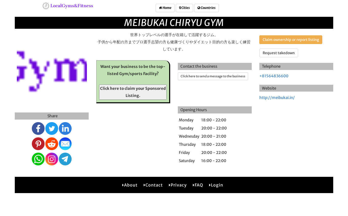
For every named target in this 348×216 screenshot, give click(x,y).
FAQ (199, 185)
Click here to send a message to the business (213, 76)
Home (166, 8)
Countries (208, 8)
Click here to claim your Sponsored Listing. (133, 92)
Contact (154, 185)
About (131, 185)
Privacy (179, 185)
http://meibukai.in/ (277, 97)
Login (217, 185)
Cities (185, 8)
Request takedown (279, 53)
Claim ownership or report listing (291, 39)
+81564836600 (273, 76)
